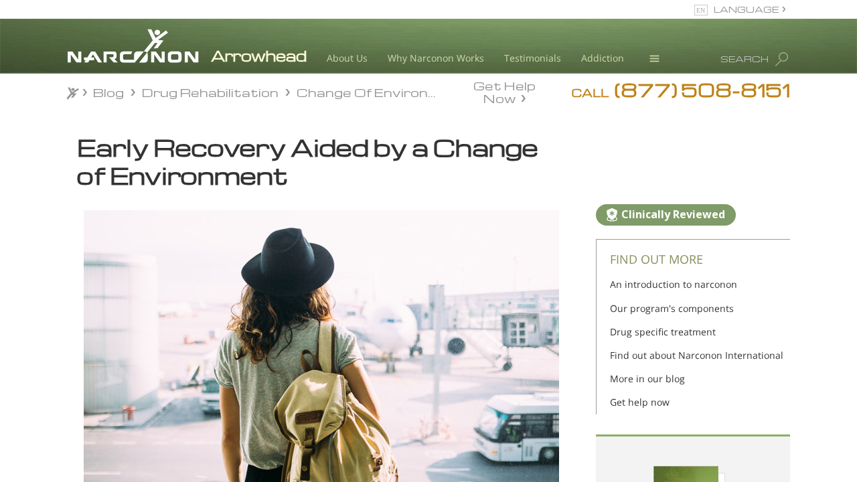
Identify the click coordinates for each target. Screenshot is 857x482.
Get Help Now (504, 91)
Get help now (640, 402)
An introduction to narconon (673, 284)
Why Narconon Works (436, 58)
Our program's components (672, 308)
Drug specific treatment (663, 331)
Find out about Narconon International (696, 355)
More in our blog (647, 378)
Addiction (602, 58)
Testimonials (532, 58)
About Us (347, 58)
